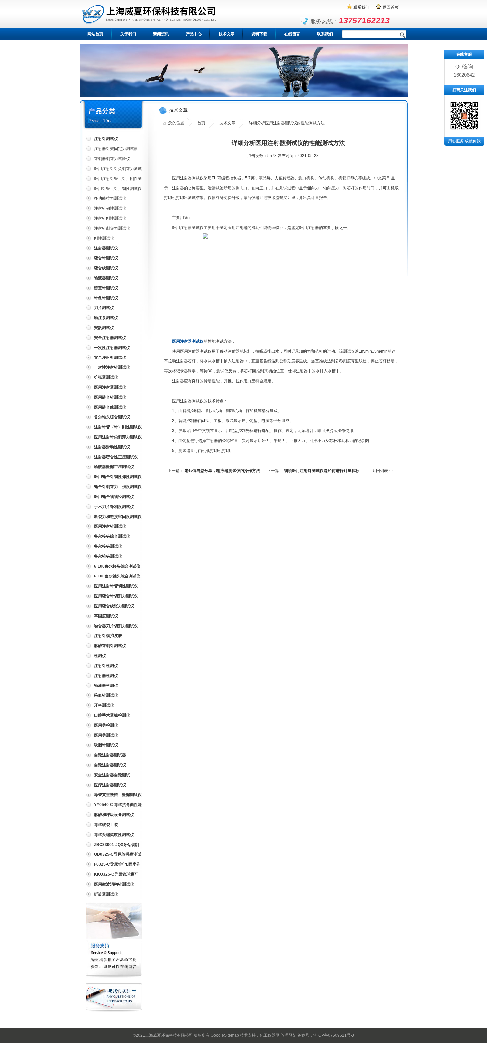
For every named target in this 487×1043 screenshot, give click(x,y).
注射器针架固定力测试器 (116, 148)
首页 (201, 123)
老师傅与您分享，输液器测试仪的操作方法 (222, 470)
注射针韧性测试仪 (110, 208)
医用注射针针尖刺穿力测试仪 (113, 169)
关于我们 (128, 34)
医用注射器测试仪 (188, 341)
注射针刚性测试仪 (110, 218)
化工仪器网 (270, 1035)
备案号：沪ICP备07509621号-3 (326, 1035)
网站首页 (95, 34)
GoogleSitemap (225, 1035)
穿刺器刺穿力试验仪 (112, 158)
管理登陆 (289, 1035)
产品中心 (194, 34)
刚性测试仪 (104, 238)
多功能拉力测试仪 (110, 198)
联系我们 (361, 7)
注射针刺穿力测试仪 (112, 228)
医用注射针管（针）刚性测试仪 (113, 179)
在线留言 (292, 34)
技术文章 (227, 34)
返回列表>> (382, 470)
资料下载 (259, 34)
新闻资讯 (161, 34)
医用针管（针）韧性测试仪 (118, 188)
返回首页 (391, 7)
